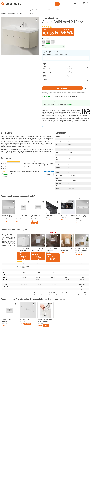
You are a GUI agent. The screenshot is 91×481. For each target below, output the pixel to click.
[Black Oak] (44, 42)
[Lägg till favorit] (36, 20)
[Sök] (57, 4)
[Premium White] (53, 42)
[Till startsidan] (11, 4)
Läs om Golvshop (57, 10)
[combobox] (53, 46)
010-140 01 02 (35, 10)
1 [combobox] (86, 88)
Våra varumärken (47, 10)
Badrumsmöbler (20, 13)
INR (42, 126)
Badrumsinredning (11, 13)
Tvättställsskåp (29, 13)
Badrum (4, 13)
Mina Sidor (79, 5)
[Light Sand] (48, 42)
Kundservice (74, 5)
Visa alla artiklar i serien (82, 199)
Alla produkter (7, 10)
